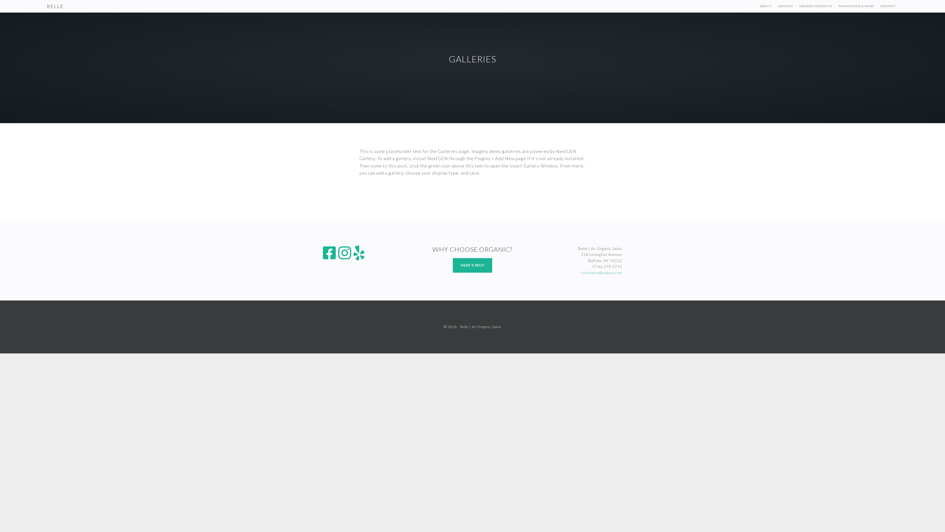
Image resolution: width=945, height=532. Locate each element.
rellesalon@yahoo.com (601, 272)
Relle (55, 6)
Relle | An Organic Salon (480, 327)
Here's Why (472, 265)
